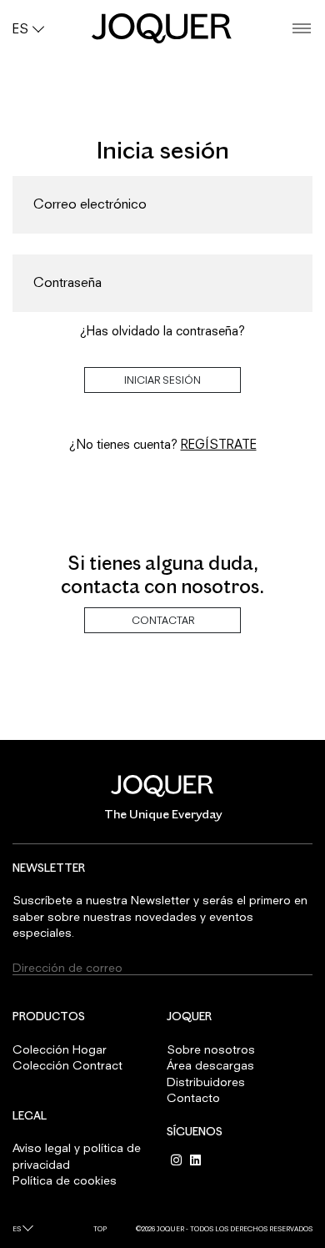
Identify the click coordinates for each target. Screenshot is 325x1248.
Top (100, 1229)
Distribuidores (206, 1081)
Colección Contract (67, 1065)
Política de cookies (64, 1180)
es (16, 1229)
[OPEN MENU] (301, 29)
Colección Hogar (59, 1049)
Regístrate (219, 443)
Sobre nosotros (211, 1049)
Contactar (163, 620)
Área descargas (210, 1065)
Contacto (193, 1097)
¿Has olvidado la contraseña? (162, 330)
